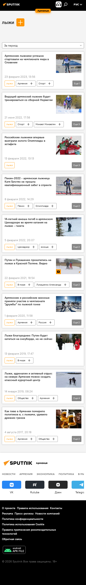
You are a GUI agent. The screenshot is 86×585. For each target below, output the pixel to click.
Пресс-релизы (24, 513)
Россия (42, 322)
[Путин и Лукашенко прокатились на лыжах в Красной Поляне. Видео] (68, 266)
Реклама (7, 513)
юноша (44, 246)
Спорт (42, 83)
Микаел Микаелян (46, 124)
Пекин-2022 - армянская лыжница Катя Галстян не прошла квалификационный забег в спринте (28, 182)
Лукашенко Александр (48, 284)
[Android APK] (14, 550)
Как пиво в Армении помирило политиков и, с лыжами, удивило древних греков (26, 415)
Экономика (46, 474)
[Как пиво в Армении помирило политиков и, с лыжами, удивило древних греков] (68, 419)
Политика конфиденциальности (22, 519)
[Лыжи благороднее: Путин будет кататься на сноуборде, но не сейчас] (68, 342)
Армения (22, 83)
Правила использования (32, 508)
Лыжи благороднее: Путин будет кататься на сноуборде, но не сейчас (28, 337)
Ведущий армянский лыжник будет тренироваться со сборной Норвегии (29, 98)
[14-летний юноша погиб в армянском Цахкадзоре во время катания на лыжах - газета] (68, 226)
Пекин (21, 205)
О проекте (8, 508)
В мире (21, 284)
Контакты (56, 508)
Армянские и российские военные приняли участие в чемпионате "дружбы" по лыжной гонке (27, 301)
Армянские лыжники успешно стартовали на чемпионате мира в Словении (27, 59)
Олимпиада (42, 205)
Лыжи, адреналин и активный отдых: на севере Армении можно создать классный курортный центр (28, 377)
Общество (23, 398)
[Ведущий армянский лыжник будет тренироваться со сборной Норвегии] (68, 104)
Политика (66, 474)
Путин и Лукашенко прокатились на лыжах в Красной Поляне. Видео (28, 261)
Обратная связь (12, 539)
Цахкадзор (24, 246)
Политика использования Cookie (23, 524)
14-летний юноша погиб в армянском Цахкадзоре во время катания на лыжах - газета (29, 222)
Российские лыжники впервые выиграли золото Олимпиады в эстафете (25, 141)
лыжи (8, 22)
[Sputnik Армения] (12, 6)
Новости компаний (47, 513)
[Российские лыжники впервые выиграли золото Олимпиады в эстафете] (68, 145)
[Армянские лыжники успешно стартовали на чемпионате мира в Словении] (68, 63)
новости (8, 474)
